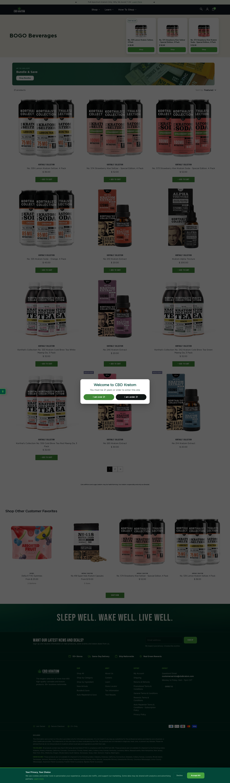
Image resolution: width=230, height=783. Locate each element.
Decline (179, 775)
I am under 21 (131, 397)
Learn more (39, 779)
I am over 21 (99, 397)
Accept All (195, 775)
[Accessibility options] (3, 391)
